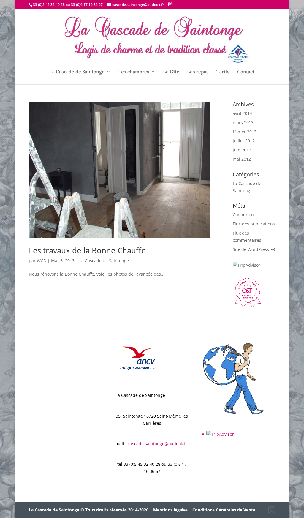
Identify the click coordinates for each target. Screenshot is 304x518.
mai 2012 (242, 159)
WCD (41, 260)
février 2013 (244, 132)
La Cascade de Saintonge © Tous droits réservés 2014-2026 (88, 510)
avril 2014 (242, 113)
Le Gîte (171, 72)
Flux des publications (254, 224)
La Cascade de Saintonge (76, 72)
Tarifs (222, 72)
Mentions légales (170, 510)
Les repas (198, 72)
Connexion (243, 214)
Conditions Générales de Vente (223, 510)
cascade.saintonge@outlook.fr (157, 443)
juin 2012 (242, 150)
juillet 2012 (244, 140)
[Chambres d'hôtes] (247, 306)
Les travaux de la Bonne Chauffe (87, 250)
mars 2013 (243, 122)
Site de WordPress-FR (254, 249)
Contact (245, 72)
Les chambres (133, 72)
